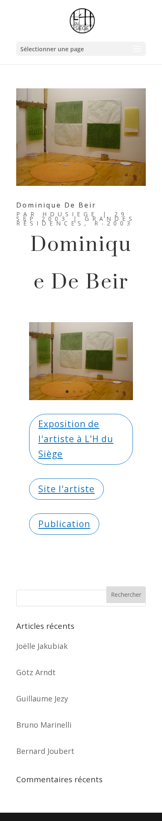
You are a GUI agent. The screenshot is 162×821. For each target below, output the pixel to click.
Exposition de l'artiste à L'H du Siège (75, 438)
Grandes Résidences (75, 221)
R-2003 (113, 223)
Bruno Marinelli (43, 725)
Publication (64, 524)
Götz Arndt (36, 672)
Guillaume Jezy (42, 698)
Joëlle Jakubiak (42, 646)
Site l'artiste (66, 489)
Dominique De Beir (56, 205)
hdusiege (70, 214)
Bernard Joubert (45, 751)
